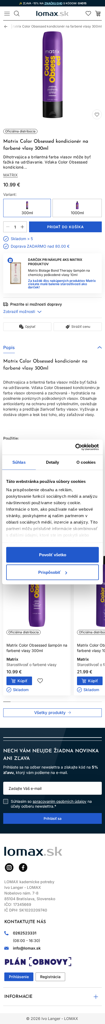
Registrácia (50, 976)
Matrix (10, 175)
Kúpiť (22, 680)
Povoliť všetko (52, 554)
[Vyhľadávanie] (17, 13)
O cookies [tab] (86, 462)
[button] (52, 347)
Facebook (23, 867)
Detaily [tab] (52, 462)
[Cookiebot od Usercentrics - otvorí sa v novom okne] (75, 447)
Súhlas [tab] (19, 462)
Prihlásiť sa (52, 818)
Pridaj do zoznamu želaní (97, 114)
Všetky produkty (50, 712)
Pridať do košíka (65, 227)
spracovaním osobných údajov (59, 801)
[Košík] (98, 13)
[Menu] (7, 13)
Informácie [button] (18, 997)
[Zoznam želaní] (88, 13)
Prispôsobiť (49, 572)
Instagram (9, 867)
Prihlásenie (19, 976)
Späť (8, 26)
